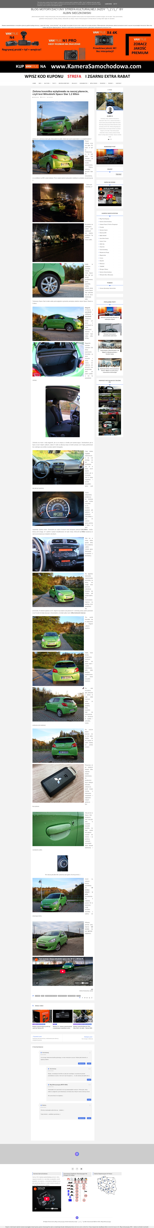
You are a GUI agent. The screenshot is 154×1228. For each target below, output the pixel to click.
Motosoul (102, 263)
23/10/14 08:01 (43, 1054)
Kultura (46, 83)
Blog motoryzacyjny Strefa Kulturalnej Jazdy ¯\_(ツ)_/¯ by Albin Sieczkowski (77, 11)
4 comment (50, 97)
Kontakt (118, 83)
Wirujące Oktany (104, 269)
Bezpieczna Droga (104, 252)
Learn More (108, 4)
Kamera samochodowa (106, 272)
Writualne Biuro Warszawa (106, 274)
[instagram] (72, 1169)
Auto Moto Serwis (104, 238)
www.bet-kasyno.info (114, 1227)
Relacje (74, 83)
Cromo (101, 258)
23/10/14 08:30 (43, 1107)
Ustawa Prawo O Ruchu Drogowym (109, 224)
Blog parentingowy (104, 218)
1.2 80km (38, 995)
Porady (110, 83)
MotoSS (102, 260)
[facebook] (111, 139)
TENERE (102, 266)
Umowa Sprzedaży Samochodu (108, 288)
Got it (115, 4)
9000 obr (102, 244)
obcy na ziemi (72, 995)
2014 (43, 995)
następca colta (62, 995)
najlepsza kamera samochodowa (82, 1024)
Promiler (102, 227)
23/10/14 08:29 (50, 1070)
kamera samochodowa (39, 1024)
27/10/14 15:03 (50, 1086)
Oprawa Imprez (104, 230)
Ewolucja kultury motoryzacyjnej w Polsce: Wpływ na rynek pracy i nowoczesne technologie (109, 370)
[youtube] (109, 139)
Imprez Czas (103, 241)
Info (40, 83)
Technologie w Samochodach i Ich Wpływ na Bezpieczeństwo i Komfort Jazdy (109, 352)
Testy (54, 83)
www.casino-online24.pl (82, 1227)
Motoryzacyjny (107, 1221)
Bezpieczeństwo (64, 83)
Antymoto (102, 246)
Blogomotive (103, 255)
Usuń (89, 1063)
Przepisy (102, 83)
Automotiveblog (104, 249)
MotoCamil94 (103, 232)
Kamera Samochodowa (106, 221)
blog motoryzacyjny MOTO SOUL (59, 1084)
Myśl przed (93, 83)
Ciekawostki (83, 83)
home (34, 83)
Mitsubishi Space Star (51, 995)
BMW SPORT (103, 235)
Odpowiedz (82, 1063)
